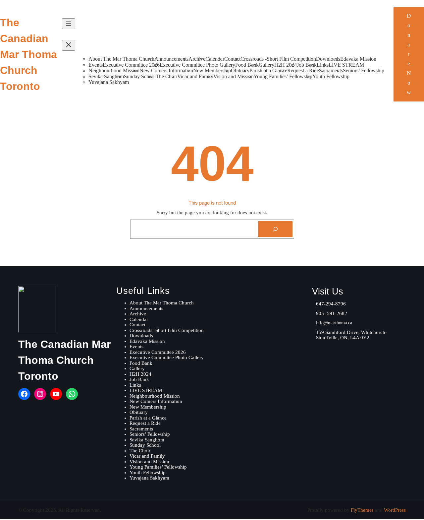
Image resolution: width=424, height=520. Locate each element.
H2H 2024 (285, 65)
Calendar (214, 59)
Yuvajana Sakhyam (108, 82)
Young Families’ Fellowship (283, 76)
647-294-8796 (331, 303)
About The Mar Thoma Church (121, 59)
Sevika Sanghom (106, 76)
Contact (232, 59)
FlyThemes (362, 510)
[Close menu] (68, 45)
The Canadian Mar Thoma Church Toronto (28, 54)
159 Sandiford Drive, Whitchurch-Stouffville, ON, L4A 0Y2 (351, 335)
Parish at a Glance (268, 70)
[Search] (275, 229)
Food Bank (247, 65)
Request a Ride (303, 70)
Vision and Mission (233, 76)
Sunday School (140, 76)
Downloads (328, 59)
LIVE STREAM (346, 65)
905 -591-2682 (331, 313)
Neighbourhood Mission (113, 70)
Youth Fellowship (330, 76)
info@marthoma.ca (334, 322)
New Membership (212, 70)
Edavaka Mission (358, 59)
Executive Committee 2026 (131, 65)
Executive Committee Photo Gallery (197, 65)
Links (323, 65)
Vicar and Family (195, 76)
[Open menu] (68, 23)
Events (95, 65)
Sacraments (331, 70)
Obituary (240, 70)
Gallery (266, 65)
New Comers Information (166, 70)
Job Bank (307, 65)
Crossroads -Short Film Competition (278, 59)
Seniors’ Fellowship (363, 70)
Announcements (171, 59)
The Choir (166, 76)
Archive (196, 59)
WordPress (395, 510)
